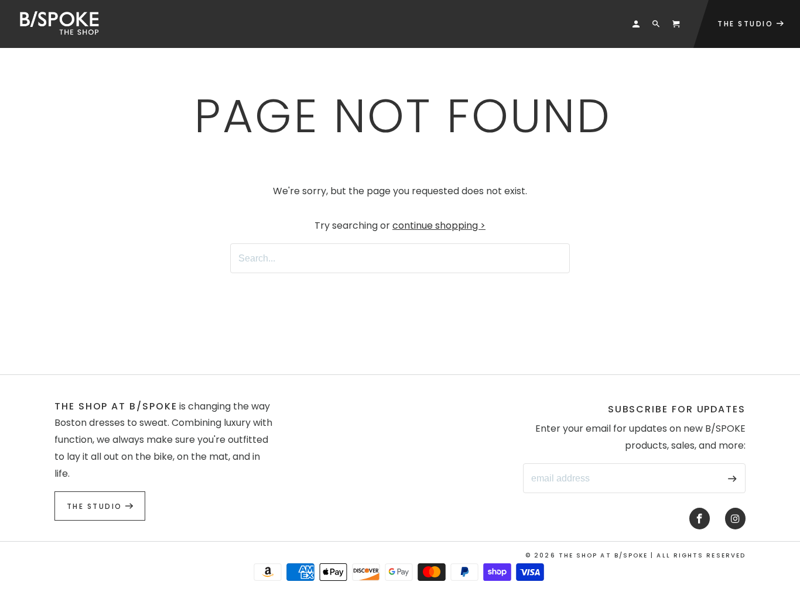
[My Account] (636, 24)
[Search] (656, 24)
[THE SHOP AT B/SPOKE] (64, 24)
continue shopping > (439, 225)
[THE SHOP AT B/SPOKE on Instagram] (735, 519)
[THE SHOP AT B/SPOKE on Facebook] (700, 519)
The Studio (96, 506)
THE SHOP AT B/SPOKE (603, 555)
